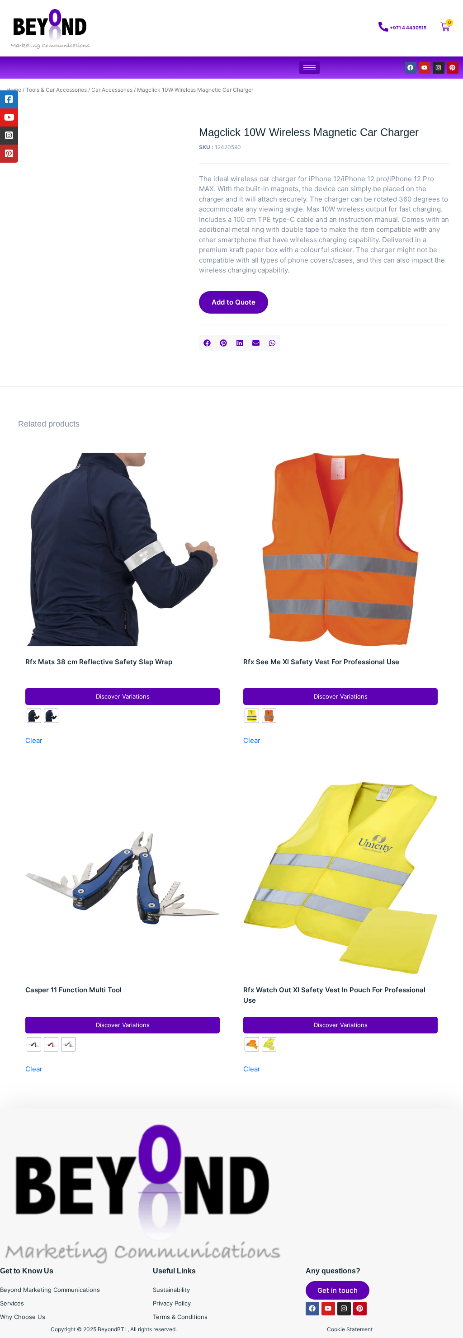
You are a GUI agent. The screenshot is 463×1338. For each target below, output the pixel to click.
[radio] (34, 716)
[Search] (331, 28)
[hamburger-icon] (309, 67)
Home (13, 89)
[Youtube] (424, 68)
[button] (207, 343)
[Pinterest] (452, 68)
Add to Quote (233, 302)
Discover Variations (123, 696)
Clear (34, 740)
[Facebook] (410, 68)
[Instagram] (438, 68)
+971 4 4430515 (408, 27)
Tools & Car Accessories (56, 89)
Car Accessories (111, 89)
